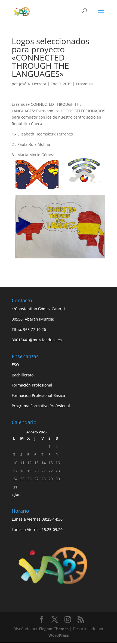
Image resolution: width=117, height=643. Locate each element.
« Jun (16, 494)
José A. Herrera (32, 83)
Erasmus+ (85, 83)
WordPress (58, 635)
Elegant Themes (54, 628)
